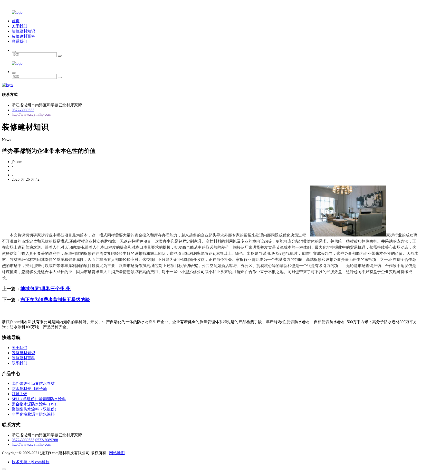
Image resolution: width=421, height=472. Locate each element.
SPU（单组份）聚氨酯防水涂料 (39, 399)
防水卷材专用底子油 (29, 389)
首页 (15, 21)
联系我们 (19, 41)
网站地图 (117, 453)
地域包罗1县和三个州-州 (45, 288)
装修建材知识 (23, 31)
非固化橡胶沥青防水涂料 (33, 414)
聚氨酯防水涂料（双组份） (35, 409)
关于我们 (19, 26)
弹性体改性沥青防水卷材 (33, 383)
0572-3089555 (23, 110)
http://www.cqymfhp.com (31, 114)
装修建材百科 (23, 36)
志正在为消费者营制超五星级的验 (55, 299)
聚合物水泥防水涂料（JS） (35, 404)
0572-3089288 (46, 440)
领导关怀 (19, 394)
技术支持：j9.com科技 (30, 462)
